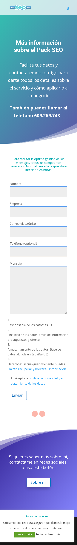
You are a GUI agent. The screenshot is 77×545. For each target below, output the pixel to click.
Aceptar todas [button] (25, 534)
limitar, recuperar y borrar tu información (37, 369)
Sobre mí (39, 482)
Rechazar (41, 534)
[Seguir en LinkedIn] (42, 414)
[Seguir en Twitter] (35, 414)
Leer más (54, 534)
